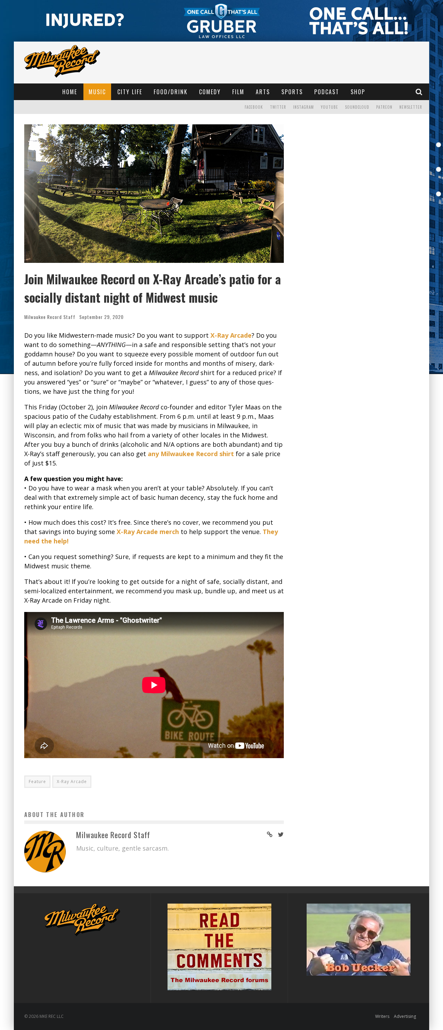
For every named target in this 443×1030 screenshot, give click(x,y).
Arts (263, 92)
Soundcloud (357, 107)
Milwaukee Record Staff (49, 316)
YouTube (329, 107)
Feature (37, 781)
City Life (129, 92)
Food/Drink (171, 92)
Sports (292, 92)
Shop (358, 92)
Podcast (326, 92)
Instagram (303, 107)
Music (97, 92)
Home (69, 92)
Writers (382, 1016)
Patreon (384, 107)
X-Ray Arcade (72, 781)
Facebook (254, 107)
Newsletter (410, 107)
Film (238, 92)
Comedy (210, 92)
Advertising (405, 1016)
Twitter (278, 107)
